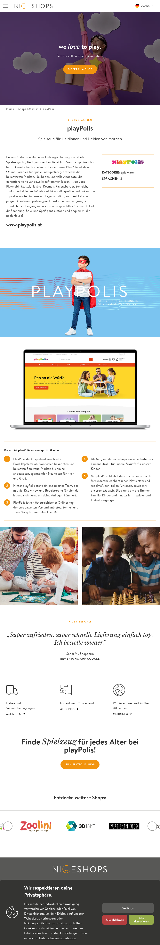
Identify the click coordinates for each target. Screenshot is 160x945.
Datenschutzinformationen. (57, 938)
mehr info (120, 714)
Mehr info (67, 709)
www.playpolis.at (24, 224)
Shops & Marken (28, 109)
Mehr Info (13, 714)
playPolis (48, 109)
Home (10, 109)
